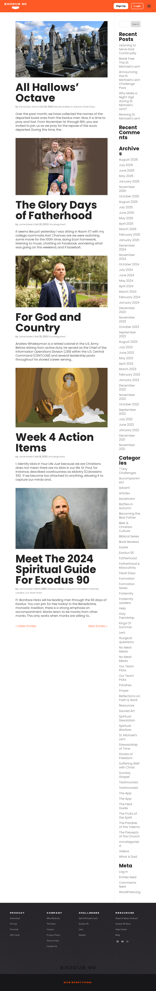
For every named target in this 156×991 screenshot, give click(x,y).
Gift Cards (15, 935)
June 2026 (126, 170)
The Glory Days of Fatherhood (56, 210)
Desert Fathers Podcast (126, 918)
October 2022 (129, 404)
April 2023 (126, 363)
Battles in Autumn (72, 106)
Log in (123, 872)
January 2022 (129, 430)
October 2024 (129, 264)
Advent (124, 488)
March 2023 (127, 369)
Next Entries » (98, 626)
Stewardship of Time (128, 746)
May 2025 (126, 218)
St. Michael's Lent (128, 737)
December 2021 (127, 437)
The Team (51, 923)
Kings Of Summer (125, 625)
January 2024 (129, 302)
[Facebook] (117, 941)
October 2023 (129, 327)
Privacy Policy (53, 935)
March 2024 (127, 291)
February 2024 (129, 297)
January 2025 (129, 240)
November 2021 (127, 447)
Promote (14, 929)
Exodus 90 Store (123, 923)
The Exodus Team (28, 106)
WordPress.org (129, 892)
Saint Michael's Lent (88, 918)
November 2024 (127, 257)
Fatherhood (128, 558)
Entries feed (127, 877)
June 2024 (126, 275)
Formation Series (127, 586)
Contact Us (52, 946)
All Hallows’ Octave (47, 92)
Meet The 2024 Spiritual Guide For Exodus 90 (56, 569)
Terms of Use (53, 940)
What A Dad (128, 857)
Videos (124, 851)
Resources (126, 705)
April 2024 (126, 286)
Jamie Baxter (26, 224)
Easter (123, 547)
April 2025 (126, 223)
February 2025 (129, 234)
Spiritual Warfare (125, 728)
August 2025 (128, 202)
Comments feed (127, 884)
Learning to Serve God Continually (127, 49)
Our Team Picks (33, 592)
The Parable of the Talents (129, 825)
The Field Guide (125, 806)
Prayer (124, 690)
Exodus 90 (126, 553)
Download (15, 918)
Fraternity (126, 593)
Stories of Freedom (126, 756)
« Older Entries (26, 626)
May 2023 (126, 358)
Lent (122, 632)
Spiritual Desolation (127, 718)
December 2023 (127, 310)
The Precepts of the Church (129, 834)
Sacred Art (127, 711)
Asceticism (127, 499)
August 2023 (128, 342)
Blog (117, 935)
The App (125, 793)
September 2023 (127, 334)
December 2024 (127, 247)
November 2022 (127, 397)
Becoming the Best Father (129, 515)
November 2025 (127, 189)
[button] (148, 6)
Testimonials (128, 782)
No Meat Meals (125, 649)
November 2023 (127, 319)
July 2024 (126, 270)
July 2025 (126, 207)
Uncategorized (57, 224)
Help (122, 608)
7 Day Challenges (127, 471)
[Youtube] (122, 941)
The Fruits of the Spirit (128, 815)
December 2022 (127, 387)
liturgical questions (126, 640)
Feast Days (89, 106)
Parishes (125, 685)
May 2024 (126, 281)
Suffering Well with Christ (129, 765)
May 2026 (126, 176)
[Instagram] (127, 941)
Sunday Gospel (125, 775)
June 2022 (126, 424)
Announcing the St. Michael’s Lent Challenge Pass (129, 80)
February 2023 (129, 374)
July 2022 (126, 419)
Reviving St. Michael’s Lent (129, 116)
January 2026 (129, 181)
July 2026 (126, 165)
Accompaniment (129, 480)
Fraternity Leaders (126, 601)
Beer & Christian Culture (125, 527)
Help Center (121, 929)
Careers (50, 929)
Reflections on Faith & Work (129, 698)
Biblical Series (129, 536)
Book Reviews (129, 542)
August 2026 (128, 159)
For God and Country (48, 322)
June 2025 (126, 213)
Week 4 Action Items (55, 442)
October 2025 (129, 196)
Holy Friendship (126, 616)
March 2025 (127, 229)
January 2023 (129, 380)
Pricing (13, 923)
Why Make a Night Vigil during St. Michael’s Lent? (128, 101)
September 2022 (127, 412)
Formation (82, 588)
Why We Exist (53, 918)
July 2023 (126, 347)
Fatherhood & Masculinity (129, 566)
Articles (58, 106)
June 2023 (126, 353)
